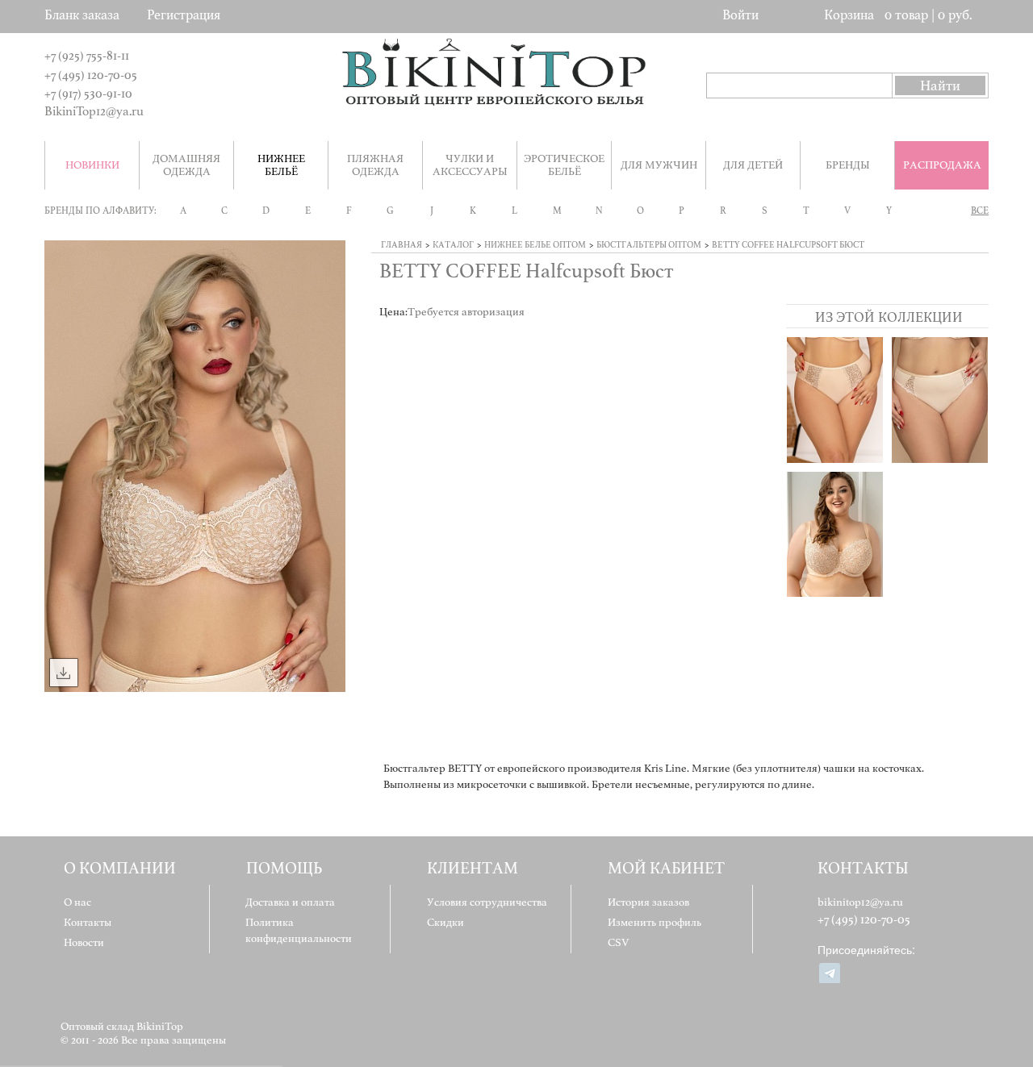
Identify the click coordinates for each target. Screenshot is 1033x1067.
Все (980, 210)
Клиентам (472, 868)
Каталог (453, 245)
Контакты (87, 922)
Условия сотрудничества (487, 902)
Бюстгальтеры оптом (648, 245)
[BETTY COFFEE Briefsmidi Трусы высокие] (835, 399)
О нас (77, 902)
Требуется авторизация (466, 312)
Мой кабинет (666, 868)
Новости (84, 942)
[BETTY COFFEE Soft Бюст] (835, 534)
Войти (740, 15)
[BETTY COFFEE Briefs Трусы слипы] (940, 399)
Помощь (284, 868)
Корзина (849, 15)
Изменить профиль (654, 922)
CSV (618, 942)
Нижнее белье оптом (535, 245)
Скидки (445, 922)
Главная (401, 245)
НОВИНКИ (92, 165)
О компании (120, 868)
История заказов (648, 902)
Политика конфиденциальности (298, 930)
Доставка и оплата (290, 902)
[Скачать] (64, 673)
